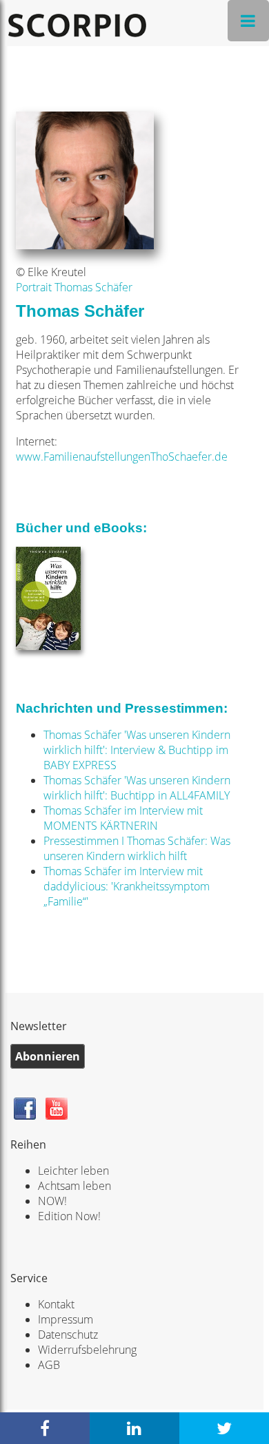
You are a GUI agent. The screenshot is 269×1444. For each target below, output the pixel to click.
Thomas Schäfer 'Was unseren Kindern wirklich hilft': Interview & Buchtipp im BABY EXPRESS (136, 750)
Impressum (65, 1319)
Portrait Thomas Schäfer (74, 287)
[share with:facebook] (45, 1428)
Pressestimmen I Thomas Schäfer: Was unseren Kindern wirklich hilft (136, 848)
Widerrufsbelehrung (87, 1349)
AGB (49, 1364)
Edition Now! (69, 1216)
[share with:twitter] (224, 1428)
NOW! (52, 1200)
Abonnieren (47, 1056)
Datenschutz (68, 1334)
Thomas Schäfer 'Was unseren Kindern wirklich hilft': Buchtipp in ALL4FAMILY (136, 788)
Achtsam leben (74, 1185)
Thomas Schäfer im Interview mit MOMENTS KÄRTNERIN (123, 818)
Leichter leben (73, 1170)
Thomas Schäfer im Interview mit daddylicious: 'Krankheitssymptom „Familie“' (126, 886)
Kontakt (56, 1304)
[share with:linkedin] (134, 1428)
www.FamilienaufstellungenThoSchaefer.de (122, 456)
